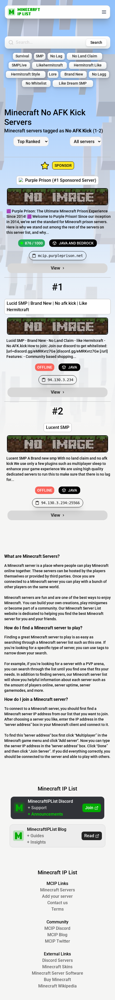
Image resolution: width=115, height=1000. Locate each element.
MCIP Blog (57, 934)
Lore (53, 74)
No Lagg (99, 74)
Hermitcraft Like (88, 65)
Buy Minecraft (57, 979)
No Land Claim (84, 56)
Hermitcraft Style (25, 74)
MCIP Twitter (57, 941)
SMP (40, 56)
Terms (57, 909)
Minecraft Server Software (57, 973)
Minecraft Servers (57, 889)
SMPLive (19, 65)
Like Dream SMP (73, 83)
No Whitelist (36, 83)
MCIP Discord (57, 928)
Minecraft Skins (57, 966)
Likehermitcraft (49, 65)
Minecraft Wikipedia (57, 986)
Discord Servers (57, 960)
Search (96, 42)
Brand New (73, 74)
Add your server (57, 896)
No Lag (56, 56)
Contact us (57, 902)
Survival (22, 56)
